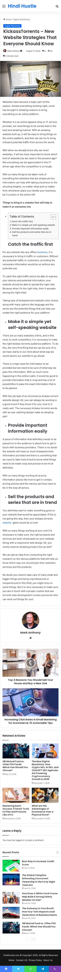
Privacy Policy (35, 960)
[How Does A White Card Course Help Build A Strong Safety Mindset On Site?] (11, 898)
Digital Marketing (21, 19)
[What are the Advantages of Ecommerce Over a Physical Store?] (45, 795)
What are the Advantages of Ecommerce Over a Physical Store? (42, 810)
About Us (48, 960)
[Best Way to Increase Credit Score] (11, 865)
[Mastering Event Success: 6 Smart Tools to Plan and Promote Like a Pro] (16, 795)
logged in (20, 840)
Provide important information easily (30, 228)
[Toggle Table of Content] (51, 217)
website (7, 522)
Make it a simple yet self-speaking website (33, 225)
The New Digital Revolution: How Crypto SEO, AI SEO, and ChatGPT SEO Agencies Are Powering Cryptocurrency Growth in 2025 (45, 770)
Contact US (21, 960)
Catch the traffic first (22, 221)
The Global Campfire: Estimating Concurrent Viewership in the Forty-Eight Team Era (38, 880)
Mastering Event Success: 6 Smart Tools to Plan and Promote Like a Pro (16, 810)
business (42, 252)
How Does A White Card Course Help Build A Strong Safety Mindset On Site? (40, 897)
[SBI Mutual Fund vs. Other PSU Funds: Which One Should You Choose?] (16, 750)
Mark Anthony (13, 51)
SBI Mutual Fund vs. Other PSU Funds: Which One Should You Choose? (15, 766)
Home (8, 19)
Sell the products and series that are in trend (31, 234)
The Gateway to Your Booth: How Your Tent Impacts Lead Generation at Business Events (39, 912)
